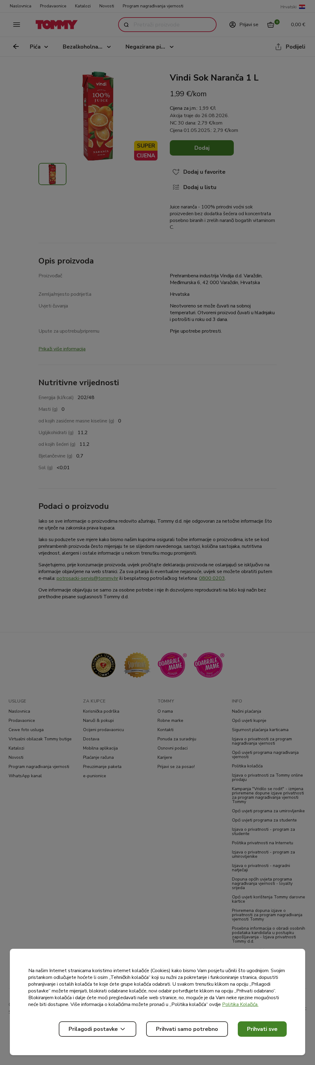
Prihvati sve (262, 1029)
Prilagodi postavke (93, 1029)
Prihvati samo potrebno (187, 1029)
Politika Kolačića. (240, 1004)
